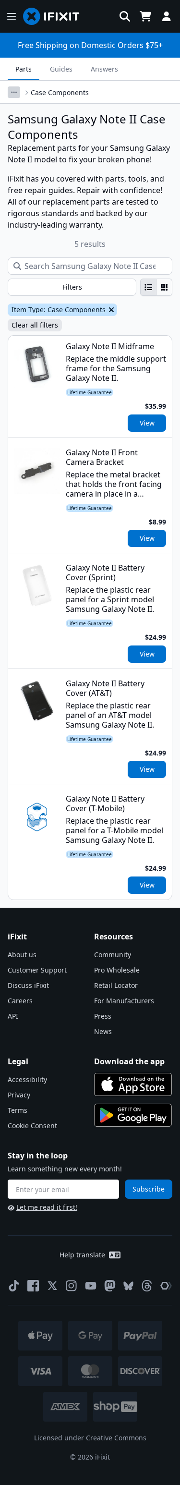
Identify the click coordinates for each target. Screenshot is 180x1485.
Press (102, 1016)
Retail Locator (116, 985)
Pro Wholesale (117, 969)
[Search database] (125, 16)
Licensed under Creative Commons (90, 1437)
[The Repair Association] (166, 1285)
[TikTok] (14, 1285)
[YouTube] (90, 1285)
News (103, 1031)
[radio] (148, 287)
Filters (72, 287)
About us (22, 954)
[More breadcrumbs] (14, 92)
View (147, 422)
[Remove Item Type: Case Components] (110, 310)
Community (112, 954)
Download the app (129, 1061)
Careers (20, 1000)
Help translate (82, 1254)
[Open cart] (145, 16)
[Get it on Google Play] (133, 1115)
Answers (104, 68)
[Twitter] (52, 1285)
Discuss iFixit (28, 985)
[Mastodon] (110, 1285)
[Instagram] (71, 1285)
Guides (61, 68)
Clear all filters (35, 324)
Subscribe (148, 1188)
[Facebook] (33, 1285)
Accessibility (27, 1079)
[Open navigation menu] (11, 16)
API (13, 1016)
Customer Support (37, 969)
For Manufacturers (124, 1000)
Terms (17, 1110)
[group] (156, 287)
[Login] (166, 16)
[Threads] (147, 1285)
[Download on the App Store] (133, 1084)
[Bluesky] (128, 1286)
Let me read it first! (46, 1207)
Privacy (19, 1094)
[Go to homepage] (55, 16)
